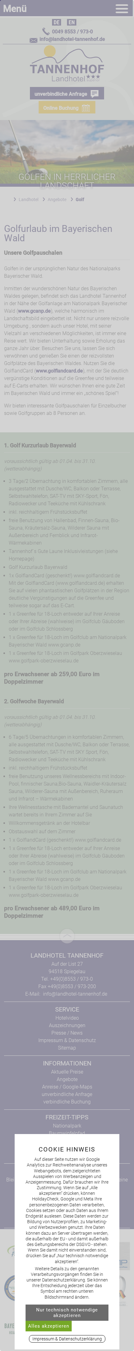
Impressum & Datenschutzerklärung (67, 1338)
